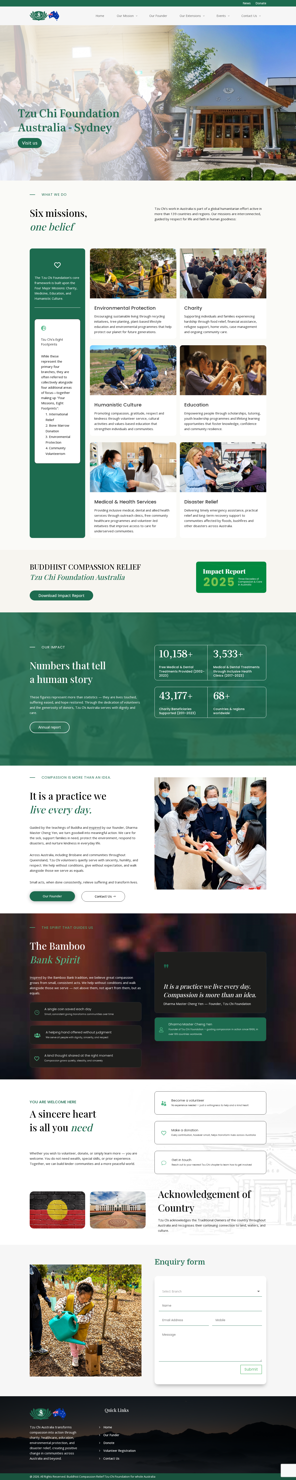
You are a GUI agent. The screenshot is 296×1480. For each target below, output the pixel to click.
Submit (251, 1369)
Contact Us (103, 896)
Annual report (49, 727)
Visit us (29, 143)
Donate (260, 3)
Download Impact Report (61, 595)
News (247, 3)
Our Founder (52, 896)
